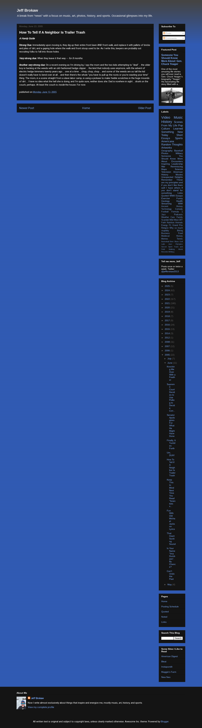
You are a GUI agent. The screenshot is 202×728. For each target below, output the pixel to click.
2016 (167, 324)
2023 (167, 294)
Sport (170, 247)
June (170, 363)
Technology (166, 209)
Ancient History (172, 206)
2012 (167, 337)
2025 (167, 286)
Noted (164, 617)
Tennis (180, 239)
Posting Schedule (170, 606)
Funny (179, 198)
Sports (179, 138)
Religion (165, 228)
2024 (167, 290)
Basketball (165, 241)
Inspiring (165, 164)
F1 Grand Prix (176, 225)
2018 (167, 316)
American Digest (169, 656)
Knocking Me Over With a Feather (171, 373)
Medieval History (172, 236)
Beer (172, 241)
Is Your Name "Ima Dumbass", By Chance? (171, 557)
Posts (168, 33)
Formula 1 (177, 212)
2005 (167, 355)
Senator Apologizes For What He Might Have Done (171, 425)
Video (165, 117)
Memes (164, 239)
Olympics (179, 244)
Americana (167, 141)
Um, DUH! (171, 454)
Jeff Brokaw (27, 10)
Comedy (179, 209)
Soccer (164, 247)
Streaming (166, 203)
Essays (179, 195)
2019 (167, 312)
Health (179, 201)
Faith (163, 223)
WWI (180, 203)
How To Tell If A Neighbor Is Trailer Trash (171, 467)
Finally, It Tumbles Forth (171, 444)
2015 (167, 329)
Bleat (163, 661)
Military (179, 153)
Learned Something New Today (172, 131)
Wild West (174, 220)
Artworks (166, 147)
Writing (171, 252)
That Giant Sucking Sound (171, 538)
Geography (166, 150)
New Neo (165, 677)
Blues (177, 241)
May (169, 584)
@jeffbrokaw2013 (170, 271)
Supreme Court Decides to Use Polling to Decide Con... (171, 397)
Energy (164, 225)
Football (165, 212)
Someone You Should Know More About (172, 159)
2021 (167, 303)
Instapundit (166, 666)
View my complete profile (41, 707)
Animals (179, 223)
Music (178, 117)
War (163, 166)
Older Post (144, 108)
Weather (165, 217)
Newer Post (26, 108)
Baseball (178, 150)
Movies (179, 174)
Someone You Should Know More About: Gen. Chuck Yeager (171, 59)
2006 (167, 350)
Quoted (165, 195)
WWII (172, 195)
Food (180, 233)
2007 (167, 346)
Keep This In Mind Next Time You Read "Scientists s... (171, 492)
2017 (167, 320)
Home (86, 108)
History (166, 122)
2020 (167, 307)
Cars (173, 217)
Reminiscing (177, 166)
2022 (167, 299)
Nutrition (170, 223)
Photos (164, 153)
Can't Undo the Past (171, 575)
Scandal (165, 220)
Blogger (165, 721)
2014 (167, 333)
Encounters (177, 161)
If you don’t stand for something (172, 190)
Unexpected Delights (172, 177)
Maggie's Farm (168, 672)
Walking (172, 249)
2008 (167, 342)
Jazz (163, 214)
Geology (165, 201)
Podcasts (178, 214)
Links (180, 193)
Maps (164, 169)
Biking (180, 231)
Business (165, 233)
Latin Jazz (166, 244)
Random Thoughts (172, 144)
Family (180, 217)
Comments (171, 38)
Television (166, 172)
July (169, 358)
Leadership (177, 164)
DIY (181, 220)
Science (179, 169)
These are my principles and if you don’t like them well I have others (172, 183)
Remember (166, 179)
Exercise (165, 198)
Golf (181, 241)
